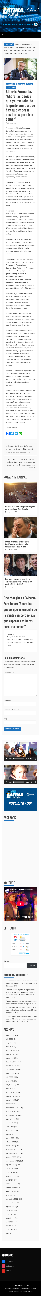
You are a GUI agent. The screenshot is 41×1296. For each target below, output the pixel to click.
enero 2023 (10, 1191)
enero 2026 (10, 1058)
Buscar (6, 961)
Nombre (7, 700)
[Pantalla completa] (35, 759)
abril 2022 (9, 1222)
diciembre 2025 (12, 1062)
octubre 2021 (11, 1226)
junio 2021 (10, 1229)
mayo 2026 (10, 1043)
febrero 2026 (11, 1054)
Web (5, 719)
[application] (20, 751)
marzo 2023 (10, 1184)
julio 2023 (9, 1168)
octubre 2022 (11, 1203)
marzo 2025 (10, 1092)
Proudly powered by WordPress (17, 1288)
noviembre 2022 (12, 1199)
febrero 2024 (11, 1142)
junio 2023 (10, 1172)
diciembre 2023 (12, 1149)
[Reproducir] (6, 759)
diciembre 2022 (12, 1195)
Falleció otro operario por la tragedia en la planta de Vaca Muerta (20, 507)
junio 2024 (10, 1127)
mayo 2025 (10, 1085)
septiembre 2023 (12, 1161)
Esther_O (10, 634)
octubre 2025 (11, 1066)
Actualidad (11, 84)
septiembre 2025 (12, 1069)
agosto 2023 (11, 1165)
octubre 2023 (11, 1157)
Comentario (9, 673)
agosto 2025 (11, 1073)
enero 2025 (10, 1100)
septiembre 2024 (12, 1115)
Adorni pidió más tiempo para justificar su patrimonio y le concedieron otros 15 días (17, 544)
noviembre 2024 (12, 1107)
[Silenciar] (31, 759)
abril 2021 (9, 1233)
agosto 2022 (11, 1207)
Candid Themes (27, 1291)
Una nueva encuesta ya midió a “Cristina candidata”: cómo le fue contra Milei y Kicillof (18, 582)
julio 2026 (9, 1039)
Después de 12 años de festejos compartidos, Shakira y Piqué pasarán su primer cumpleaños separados (20, 449)
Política (29, 84)
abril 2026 (9, 1047)
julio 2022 (9, 1210)
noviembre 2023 (12, 1153)
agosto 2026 (11, 1035)
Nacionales (20, 84)
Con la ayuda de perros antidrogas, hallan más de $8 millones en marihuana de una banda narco (21, 1018)
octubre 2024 (11, 1111)
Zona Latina (11, 87)
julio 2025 (9, 1077)
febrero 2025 (11, 1096)
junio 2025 (10, 1081)
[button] (20, 751)
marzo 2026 (10, 1050)
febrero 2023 (11, 1187)
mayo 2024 (10, 1130)
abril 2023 (9, 1180)
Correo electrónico (11, 710)
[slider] (18, 758)
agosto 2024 (11, 1119)
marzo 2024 (10, 1138)
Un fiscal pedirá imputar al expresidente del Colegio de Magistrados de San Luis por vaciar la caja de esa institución (20, 992)
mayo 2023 (10, 1176)
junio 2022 (10, 1214)
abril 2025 (9, 1088)
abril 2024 (9, 1134)
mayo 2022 (10, 1218)
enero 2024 (10, 1146)
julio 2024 (9, 1123)
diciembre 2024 (12, 1104)
